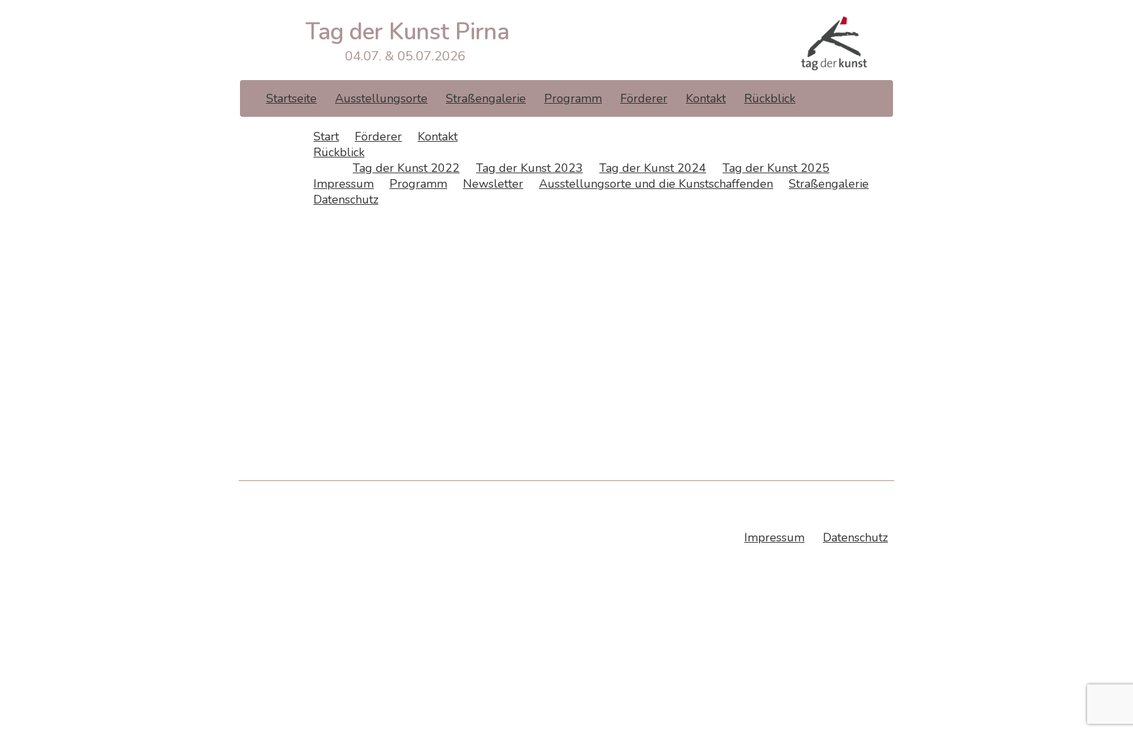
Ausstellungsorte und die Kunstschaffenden (656, 184)
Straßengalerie (486, 98)
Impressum (343, 184)
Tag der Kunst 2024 (652, 168)
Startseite (291, 98)
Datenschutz (345, 199)
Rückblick (769, 98)
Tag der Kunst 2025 (776, 168)
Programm (573, 98)
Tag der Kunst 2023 (529, 168)
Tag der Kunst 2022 (406, 168)
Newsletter (493, 184)
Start (326, 136)
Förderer (643, 98)
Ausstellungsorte (381, 98)
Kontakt (706, 98)
